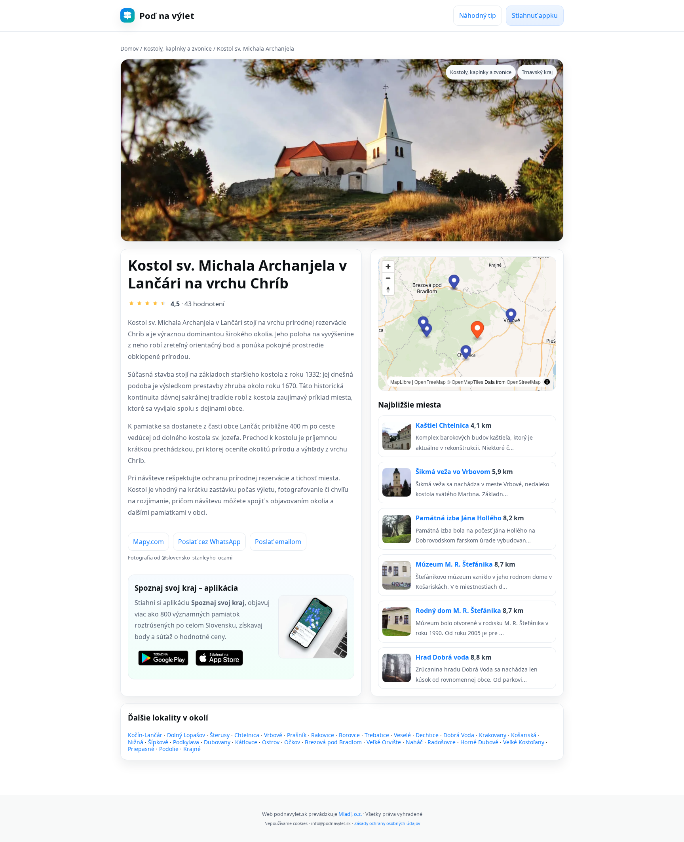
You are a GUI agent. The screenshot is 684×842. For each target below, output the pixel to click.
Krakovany (492, 735)
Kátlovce (246, 742)
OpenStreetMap (524, 381)
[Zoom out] (388, 278)
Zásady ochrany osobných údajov (387, 823)
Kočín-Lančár (145, 735)
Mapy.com (148, 541)
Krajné (192, 749)
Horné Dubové (479, 742)
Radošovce (442, 742)
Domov (129, 48)
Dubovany (217, 742)
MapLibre (400, 381)
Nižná (135, 742)
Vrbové (273, 735)
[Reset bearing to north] (388, 289)
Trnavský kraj (537, 72)
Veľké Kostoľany (523, 742)
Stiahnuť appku (535, 15)
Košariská (523, 735)
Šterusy (220, 735)
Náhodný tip (477, 15)
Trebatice (377, 735)
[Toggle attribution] (547, 382)
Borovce (349, 735)
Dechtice (427, 735)
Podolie (169, 749)
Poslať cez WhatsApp (209, 541)
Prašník (296, 735)
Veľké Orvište (384, 742)
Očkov (292, 742)
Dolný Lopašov (186, 735)
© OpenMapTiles (465, 381)
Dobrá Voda (458, 735)
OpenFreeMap (430, 381)
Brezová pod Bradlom (333, 742)
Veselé (402, 735)
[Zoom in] (388, 266)
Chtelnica (246, 735)
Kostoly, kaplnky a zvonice (178, 48)
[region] (467, 324)
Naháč (414, 742)
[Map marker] (466, 353)
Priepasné (141, 749)
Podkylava (186, 742)
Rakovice (322, 735)
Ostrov (270, 742)
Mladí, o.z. (350, 813)
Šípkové (158, 742)
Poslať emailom (278, 541)
